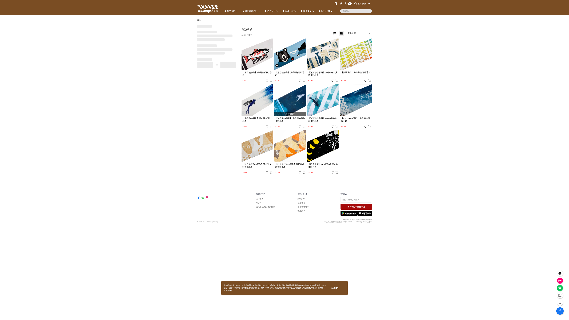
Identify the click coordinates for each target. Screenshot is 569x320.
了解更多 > (228, 290)
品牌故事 (259, 198)
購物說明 (301, 198)
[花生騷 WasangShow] (208, 8)
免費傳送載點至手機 (356, 207)
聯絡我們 (301, 211)
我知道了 (335, 288)
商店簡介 (259, 203)
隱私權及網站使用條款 (265, 207)
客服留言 (301, 203)
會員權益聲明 (303, 207)
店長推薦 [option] (351, 33)
